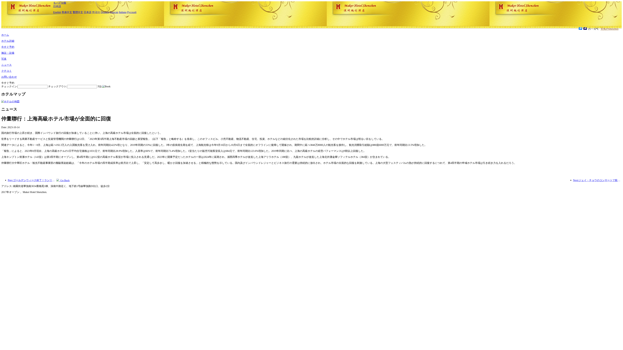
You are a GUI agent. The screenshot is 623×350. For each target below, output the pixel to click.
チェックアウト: (57, 86)
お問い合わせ (9, 77)
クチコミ (6, 71)
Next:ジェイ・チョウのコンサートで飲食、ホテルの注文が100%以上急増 (597, 180)
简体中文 (67, 12)
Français (114, 12)
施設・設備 (7, 53)
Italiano (123, 12)
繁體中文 (78, 12)
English (57, 12)
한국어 (96, 12)
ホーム (5, 35)
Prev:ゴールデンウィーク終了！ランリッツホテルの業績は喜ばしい (32, 180)
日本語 (57, 6)
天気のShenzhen (609, 29)
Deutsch (105, 12)
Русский (131, 12)
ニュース (6, 65)
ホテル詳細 (7, 41)
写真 (3, 59)
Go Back (64, 180)
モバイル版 (59, 2)
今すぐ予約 (7, 47)
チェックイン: (9, 86)
